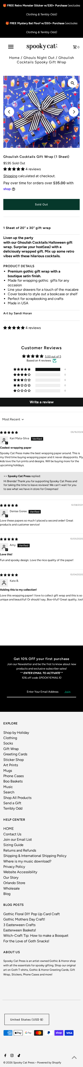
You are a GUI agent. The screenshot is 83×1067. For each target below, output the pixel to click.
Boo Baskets (13, 781)
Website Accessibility (20, 872)
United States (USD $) (26, 1019)
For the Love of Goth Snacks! (26, 941)
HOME (8, 828)
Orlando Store (14, 883)
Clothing (10, 738)
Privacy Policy (14, 866)
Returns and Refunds (19, 850)
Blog (6, 894)
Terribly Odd (12, 808)
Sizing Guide (13, 845)
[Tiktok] (18, 1055)
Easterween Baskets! (19, 930)
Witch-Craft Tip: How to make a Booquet (35, 935)
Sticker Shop (13, 760)
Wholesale (11, 888)
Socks (8, 743)
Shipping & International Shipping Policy (34, 856)
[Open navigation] (10, 46)
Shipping (10, 176)
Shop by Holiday (16, 732)
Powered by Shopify (49, 1062)
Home (14, 58)
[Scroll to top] (74, 1058)
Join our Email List (17, 839)
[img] (9, 432)
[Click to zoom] (72, 83)
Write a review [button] (42, 402)
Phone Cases (13, 776)
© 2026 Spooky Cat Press (19, 1062)
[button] (14, 169)
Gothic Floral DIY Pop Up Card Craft (31, 914)
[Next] (74, 112)
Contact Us (12, 834)
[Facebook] (4, 1055)
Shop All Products (17, 798)
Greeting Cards (15, 754)
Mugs (7, 770)
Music (8, 787)
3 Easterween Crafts (19, 925)
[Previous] (9, 112)
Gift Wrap (11, 749)
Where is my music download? (27, 861)
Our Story (10, 877)
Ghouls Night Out (39, 58)
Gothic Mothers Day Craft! (24, 919)
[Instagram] (11, 1055)
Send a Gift (12, 803)
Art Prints (10, 765)
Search (8, 792)
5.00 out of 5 (53, 356)
